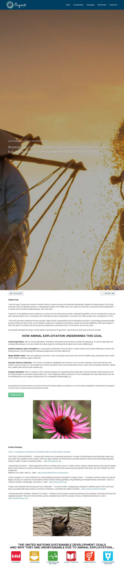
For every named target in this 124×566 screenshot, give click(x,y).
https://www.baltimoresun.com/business (53, 473)
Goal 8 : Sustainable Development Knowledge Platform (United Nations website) (39, 452)
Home (68, 5)
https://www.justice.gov (58, 482)
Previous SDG (17, 293)
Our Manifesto (78, 5)
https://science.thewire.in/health (93, 489)
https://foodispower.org (52, 461)
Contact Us (113, 5)
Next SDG (108, 293)
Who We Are (102, 5)
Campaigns (90, 5)
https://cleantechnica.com (18, 498)
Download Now (16, 395)
